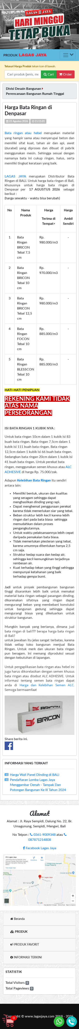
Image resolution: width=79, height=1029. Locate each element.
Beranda (19, 919)
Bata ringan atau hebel (24, 133)
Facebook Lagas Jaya (40, 848)
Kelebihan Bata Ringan (34, 480)
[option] (39, 24)
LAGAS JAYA (15, 176)
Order (67, 74)
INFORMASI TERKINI (27, 957)
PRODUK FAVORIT (26, 944)
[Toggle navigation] (68, 55)
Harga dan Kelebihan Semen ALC (47, 685)
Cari (50, 74)
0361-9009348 (44, 834)
